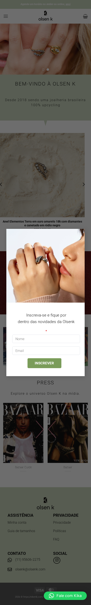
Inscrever (44, 363)
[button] (65, 596)
